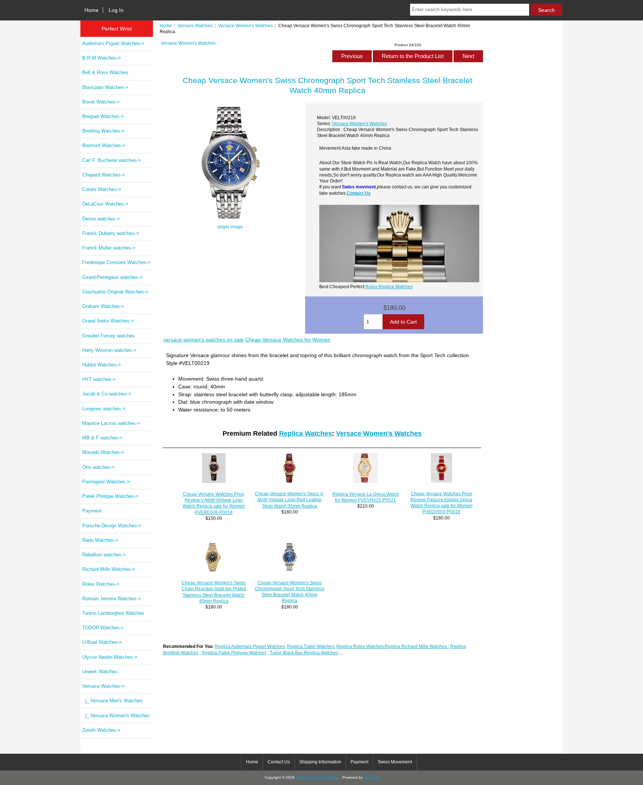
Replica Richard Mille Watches (416, 646)
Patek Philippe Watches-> (110, 496)
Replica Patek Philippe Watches (234, 652)
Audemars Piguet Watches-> (113, 43)
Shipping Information (320, 762)
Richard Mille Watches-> (108, 569)
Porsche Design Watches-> (111, 525)
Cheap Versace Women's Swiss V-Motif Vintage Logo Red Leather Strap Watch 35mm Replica (289, 499)
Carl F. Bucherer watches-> (111, 160)
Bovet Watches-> (101, 102)
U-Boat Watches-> (102, 642)
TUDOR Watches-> (103, 627)
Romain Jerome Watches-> (111, 598)
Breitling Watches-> (103, 131)
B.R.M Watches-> (101, 58)
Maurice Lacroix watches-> (111, 423)
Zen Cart (371, 777)
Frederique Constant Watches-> (116, 262)
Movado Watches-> (103, 452)
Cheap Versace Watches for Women (287, 340)
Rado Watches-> (100, 540)
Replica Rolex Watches (360, 646)
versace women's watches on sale (203, 340)
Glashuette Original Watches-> (115, 292)
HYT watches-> (99, 379)
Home (91, 10)
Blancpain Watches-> (105, 87)
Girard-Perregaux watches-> (112, 277)
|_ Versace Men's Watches (112, 700)
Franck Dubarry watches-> (110, 233)
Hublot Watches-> (101, 365)
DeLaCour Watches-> (105, 204)
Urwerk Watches (100, 671)
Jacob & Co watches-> (106, 394)
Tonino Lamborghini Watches (113, 613)
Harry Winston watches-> (109, 350)
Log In (116, 10)
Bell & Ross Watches (105, 72)
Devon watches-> (101, 219)
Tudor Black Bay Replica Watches (304, 652)
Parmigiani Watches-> (106, 481)
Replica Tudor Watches (310, 646)
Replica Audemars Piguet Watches (250, 646)
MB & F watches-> (102, 438)
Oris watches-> (98, 467)
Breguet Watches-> (103, 116)
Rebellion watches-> (104, 554)
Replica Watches (305, 433)
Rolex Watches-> (100, 584)
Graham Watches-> (103, 306)
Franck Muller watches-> (108, 248)
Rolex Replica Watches (389, 286)
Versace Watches (194, 25)
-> (103, 686)
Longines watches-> (103, 408)
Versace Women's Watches (245, 25)
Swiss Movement (395, 762)
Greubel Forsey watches (108, 336)
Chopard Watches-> (103, 175)
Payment (92, 511)
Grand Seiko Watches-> (108, 321)
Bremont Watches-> (103, 145)
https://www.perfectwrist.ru (318, 777)
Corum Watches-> (101, 189)
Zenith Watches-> (101, 730)
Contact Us (359, 193)
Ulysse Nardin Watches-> (109, 657)
